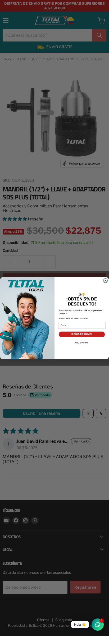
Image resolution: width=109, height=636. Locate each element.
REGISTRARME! (81, 334)
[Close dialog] (105, 280)
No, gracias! (81, 343)
